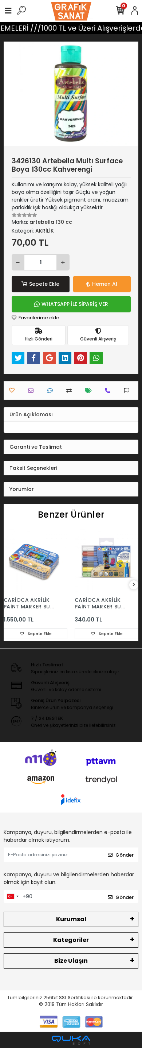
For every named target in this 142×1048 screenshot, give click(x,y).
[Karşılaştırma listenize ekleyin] (70, 390)
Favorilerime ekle (38, 317)
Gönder (124, 855)
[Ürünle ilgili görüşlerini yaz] (52, 390)
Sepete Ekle (44, 284)
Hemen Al (104, 284)
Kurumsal (71, 919)
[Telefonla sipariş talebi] (109, 390)
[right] (134, 585)
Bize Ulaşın (71, 961)
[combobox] (12, 896)
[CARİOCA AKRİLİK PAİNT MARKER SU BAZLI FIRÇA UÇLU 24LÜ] (35, 561)
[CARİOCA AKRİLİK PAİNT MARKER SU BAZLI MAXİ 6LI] (106, 561)
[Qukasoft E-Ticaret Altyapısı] (71, 1040)
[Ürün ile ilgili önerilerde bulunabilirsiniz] (128, 390)
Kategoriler (71, 940)
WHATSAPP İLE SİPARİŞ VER (75, 304)
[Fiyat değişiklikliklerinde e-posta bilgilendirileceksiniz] (90, 390)
